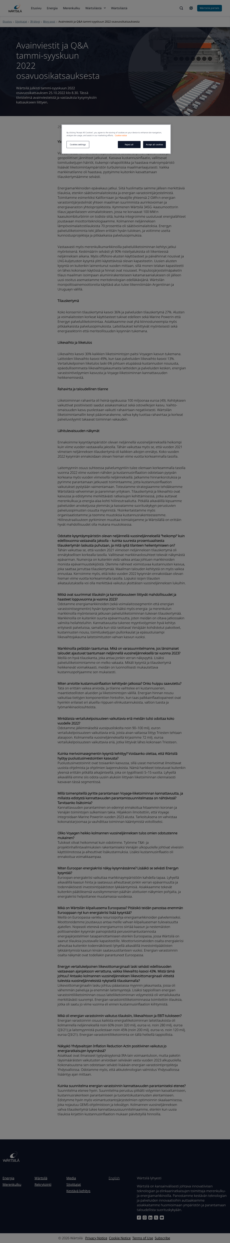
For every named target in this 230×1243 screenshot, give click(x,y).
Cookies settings (78, 144)
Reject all (129, 144)
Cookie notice (121, 135)
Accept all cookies (154, 144)
